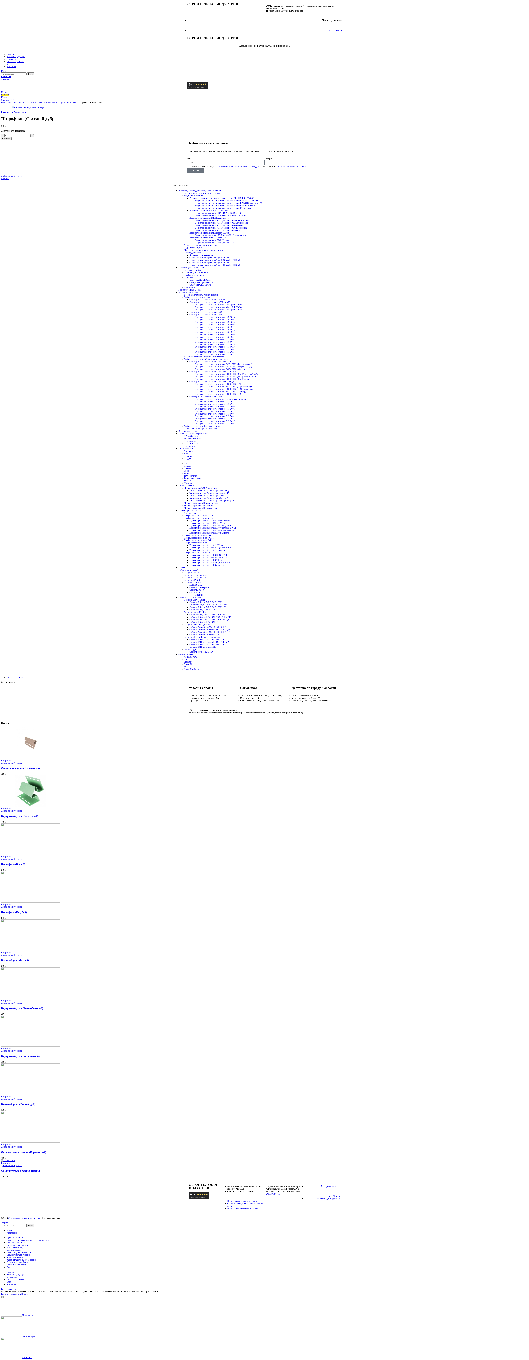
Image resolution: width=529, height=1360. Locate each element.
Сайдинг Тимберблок (199, 587)
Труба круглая (190, 476)
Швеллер (188, 483)
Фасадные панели (186, 654)
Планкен (199, 595)
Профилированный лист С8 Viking (205, 560)
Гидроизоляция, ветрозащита (197, 247)
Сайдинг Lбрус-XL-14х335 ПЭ (204, 622)
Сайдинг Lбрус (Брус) (194, 600)
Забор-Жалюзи (191, 436)
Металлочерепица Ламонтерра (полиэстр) (209, 490)
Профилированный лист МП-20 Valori (207, 523)
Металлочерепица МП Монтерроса (200, 505)
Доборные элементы (28, 103)
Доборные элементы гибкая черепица (201, 295)
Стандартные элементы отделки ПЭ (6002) (215, 339)
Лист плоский (190, 513)
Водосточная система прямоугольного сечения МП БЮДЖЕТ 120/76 (221, 198)
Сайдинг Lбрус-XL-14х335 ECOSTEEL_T (209, 619)
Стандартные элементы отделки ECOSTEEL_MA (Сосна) (222, 379)
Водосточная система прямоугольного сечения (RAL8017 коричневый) (228, 203)
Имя (189, 158)
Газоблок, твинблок (193, 270)
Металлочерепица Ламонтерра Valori (206, 495)
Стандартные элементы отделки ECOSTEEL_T (211, 381)
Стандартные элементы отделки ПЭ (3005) (215, 324)
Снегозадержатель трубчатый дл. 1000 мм (209, 257)
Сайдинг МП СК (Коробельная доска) (202, 637)
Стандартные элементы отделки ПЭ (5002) (215, 332)
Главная (5, 103)
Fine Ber (187, 662)
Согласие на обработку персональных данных (241, 166)
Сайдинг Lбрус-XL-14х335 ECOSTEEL (208, 614)
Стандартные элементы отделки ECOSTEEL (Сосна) (220, 369)
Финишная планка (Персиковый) (21, 768)
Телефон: (269, 158)
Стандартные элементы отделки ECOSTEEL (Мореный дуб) (223, 366)
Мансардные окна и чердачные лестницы (203, 250)
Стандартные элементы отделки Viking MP (209, 302)
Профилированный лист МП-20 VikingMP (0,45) (212, 525)
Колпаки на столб (192, 438)
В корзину (6, 139)
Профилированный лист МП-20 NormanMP (209, 520)
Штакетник (189, 446)
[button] (6, 760)
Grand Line (189, 664)
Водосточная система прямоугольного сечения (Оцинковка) (223, 208)
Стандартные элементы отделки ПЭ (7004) (215, 349)
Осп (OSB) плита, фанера (196, 272)
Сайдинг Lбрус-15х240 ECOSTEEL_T (207, 607)
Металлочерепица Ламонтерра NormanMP (209, 493)
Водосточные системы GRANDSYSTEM (208, 210)
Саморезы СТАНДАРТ (200, 285)
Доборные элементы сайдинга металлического (206, 359)
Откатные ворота (192, 443)
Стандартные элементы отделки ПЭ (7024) (215, 352)
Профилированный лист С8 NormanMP (208, 557)
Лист (186, 463)
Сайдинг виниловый (188, 570)
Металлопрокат (185, 448)
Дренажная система (187, 431)
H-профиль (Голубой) (14, 912)
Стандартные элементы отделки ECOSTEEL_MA (212, 371)
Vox (185, 667)
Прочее (187, 468)
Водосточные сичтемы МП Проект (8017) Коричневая (220, 235)
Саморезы (188, 277)
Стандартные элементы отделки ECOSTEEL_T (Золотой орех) (224, 389)
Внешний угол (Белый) (15, 960)
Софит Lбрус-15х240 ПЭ (201, 652)
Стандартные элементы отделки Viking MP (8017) (218, 309)
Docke (187, 659)
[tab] (267, 677)
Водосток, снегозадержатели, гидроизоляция (199, 190)
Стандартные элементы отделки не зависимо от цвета (220, 399)
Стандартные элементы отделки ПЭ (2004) (215, 319)
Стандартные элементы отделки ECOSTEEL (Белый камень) (223, 364)
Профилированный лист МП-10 (199, 515)
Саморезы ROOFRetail (199, 280)
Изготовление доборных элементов (200, 428)
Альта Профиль (191, 669)
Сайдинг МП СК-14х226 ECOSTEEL (207, 639)
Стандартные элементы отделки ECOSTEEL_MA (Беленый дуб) (225, 376)
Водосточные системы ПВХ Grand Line (208, 238)
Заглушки (188, 456)
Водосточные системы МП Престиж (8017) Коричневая (221, 228)
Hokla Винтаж (196, 585)
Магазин (13, 103)
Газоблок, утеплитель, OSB (191, 267)
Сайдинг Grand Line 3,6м (195, 575)
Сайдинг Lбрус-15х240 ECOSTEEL (206, 602)
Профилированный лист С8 (197, 552)
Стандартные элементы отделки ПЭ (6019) (215, 344)
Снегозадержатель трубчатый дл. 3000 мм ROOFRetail (214, 265)
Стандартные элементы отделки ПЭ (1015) (215, 404)
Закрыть (5, 178)
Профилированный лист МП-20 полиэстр (209, 533)
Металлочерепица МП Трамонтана (200, 508)
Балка (186, 453)
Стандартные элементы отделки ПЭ (206, 314)
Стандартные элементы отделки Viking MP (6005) (218, 304)
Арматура (188, 451)
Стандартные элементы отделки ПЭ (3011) (215, 329)
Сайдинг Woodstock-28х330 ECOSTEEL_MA (210, 629)
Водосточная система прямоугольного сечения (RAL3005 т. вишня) (226, 200)
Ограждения (190, 441)
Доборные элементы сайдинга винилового (58, 103)
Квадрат (188, 458)
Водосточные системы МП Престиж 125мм (209, 218)
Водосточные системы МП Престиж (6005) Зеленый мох (221, 223)
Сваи (186, 471)
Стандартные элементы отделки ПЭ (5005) (215, 334)
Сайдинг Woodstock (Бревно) (197, 624)
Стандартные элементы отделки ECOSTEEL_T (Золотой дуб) (224, 386)
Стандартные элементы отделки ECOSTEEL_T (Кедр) (220, 391)
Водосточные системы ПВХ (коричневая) (214, 242)
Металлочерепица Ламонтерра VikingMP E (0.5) (211, 500)
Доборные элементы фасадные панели (202, 426)
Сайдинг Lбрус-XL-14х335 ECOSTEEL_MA (210, 617)
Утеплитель (189, 287)
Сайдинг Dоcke (191, 572)
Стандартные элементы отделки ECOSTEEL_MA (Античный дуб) (226, 374)
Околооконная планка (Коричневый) (23, 1152)
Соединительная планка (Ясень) (20, 1170)
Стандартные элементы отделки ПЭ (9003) (215, 424)
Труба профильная (192, 478)
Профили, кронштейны (195, 275)
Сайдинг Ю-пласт (192, 582)
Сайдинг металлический (190, 597)
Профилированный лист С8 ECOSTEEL (208, 555)
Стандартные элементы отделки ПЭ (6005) (215, 342)
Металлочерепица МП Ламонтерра (200, 488)
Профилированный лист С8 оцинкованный (209, 562)
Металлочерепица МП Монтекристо (201, 503)
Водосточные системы (194, 195)
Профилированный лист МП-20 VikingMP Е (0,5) (212, 528)
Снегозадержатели (192, 252)
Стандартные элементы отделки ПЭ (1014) (215, 317)
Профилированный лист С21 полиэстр (207, 550)
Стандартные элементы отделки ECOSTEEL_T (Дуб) (220, 384)
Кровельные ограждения (201, 255)
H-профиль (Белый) (13, 864)
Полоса (187, 466)
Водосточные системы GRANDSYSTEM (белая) (218, 213)
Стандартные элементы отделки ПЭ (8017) (215, 354)
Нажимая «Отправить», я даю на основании (249, 166)
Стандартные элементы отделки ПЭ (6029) (215, 347)
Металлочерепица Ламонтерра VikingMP (208, 498)
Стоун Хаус (194, 592)
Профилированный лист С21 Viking (206, 545)
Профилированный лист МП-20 (199, 518)
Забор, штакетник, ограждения (192, 433)
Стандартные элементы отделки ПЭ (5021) (215, 337)
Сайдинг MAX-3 (192, 580)
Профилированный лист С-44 (198, 540)
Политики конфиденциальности (292, 166)
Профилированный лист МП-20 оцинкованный (211, 530)
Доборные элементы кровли (197, 297)
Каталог (5, 95)
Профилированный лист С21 (197, 543)
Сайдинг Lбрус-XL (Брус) (196, 612)
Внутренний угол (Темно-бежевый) (22, 1008)
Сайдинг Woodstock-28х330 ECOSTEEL (208, 627)
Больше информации (11, 1294)
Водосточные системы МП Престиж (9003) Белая (218, 230)
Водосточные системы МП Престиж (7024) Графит (219, 225)
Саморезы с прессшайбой (201, 282)
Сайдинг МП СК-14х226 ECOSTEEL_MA (209, 642)
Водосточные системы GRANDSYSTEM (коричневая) (220, 215)
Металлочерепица (186, 486)
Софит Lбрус (190, 649)
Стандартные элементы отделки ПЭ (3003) (215, 322)
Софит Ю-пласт (196, 590)
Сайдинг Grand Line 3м (195, 577)
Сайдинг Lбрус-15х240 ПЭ (202, 610)
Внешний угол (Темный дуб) (18, 1104)
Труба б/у (188, 473)
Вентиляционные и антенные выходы (202, 193)
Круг (186, 461)
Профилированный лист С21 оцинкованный (210, 548)
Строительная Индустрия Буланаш (24, 1218)
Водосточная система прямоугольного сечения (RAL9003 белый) (225, 205)
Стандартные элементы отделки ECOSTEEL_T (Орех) (220, 394)
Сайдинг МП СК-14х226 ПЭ (202, 647)
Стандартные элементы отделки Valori (207, 300)
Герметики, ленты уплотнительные (200, 245)
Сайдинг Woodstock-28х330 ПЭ (204, 634)
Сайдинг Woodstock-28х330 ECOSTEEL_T (209, 632)
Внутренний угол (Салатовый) (19, 816)
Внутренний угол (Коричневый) (20, 1056)
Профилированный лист (190, 510)
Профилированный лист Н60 (197, 535)
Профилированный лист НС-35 (199, 538)
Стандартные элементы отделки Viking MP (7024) (218, 307)
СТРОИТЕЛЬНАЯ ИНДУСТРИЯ (212, 4)
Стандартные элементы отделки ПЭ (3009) (215, 327)
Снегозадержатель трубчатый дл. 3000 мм (209, 262)
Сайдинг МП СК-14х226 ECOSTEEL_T (208, 644)
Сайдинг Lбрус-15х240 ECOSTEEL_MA (208, 605)
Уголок (187, 481)
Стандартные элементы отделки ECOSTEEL (210, 362)
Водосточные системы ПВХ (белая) (212, 240)
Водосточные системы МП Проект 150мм (209, 233)
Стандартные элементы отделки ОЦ (206, 312)
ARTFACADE (190, 657)
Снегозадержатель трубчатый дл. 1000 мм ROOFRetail (214, 260)
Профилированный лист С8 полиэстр (207, 565)
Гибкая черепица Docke (189, 290)
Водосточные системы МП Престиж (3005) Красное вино (222, 220)
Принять (25, 1294)
